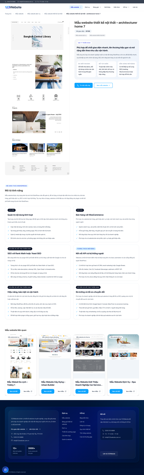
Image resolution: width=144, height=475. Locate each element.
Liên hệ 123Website (109, 454)
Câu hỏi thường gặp (86, 437)
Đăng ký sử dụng (85, 425)
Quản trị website (67, 439)
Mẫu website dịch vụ (33, 14)
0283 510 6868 (11, 1)
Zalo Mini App (66, 435)
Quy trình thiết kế (85, 429)
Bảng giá (96, 7)
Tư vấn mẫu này (85, 85)
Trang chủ (8, 14)
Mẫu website (75, 7)
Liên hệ (135, 7)
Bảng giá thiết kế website (67, 423)
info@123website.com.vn (26, 1)
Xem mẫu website (102, 85)
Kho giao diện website (18, 429)
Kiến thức (117, 7)
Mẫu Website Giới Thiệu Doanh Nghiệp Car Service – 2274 (88, 385)
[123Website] (13, 7)
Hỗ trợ (125, 7)
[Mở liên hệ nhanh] (5, 469)
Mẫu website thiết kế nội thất (53, 14)
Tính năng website (85, 433)
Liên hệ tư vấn (33, 429)
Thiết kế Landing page (69, 432)
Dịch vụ (87, 7)
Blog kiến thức (84, 418)
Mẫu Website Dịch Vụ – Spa (123, 382)
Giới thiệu (107, 7)
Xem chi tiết (13, 391)
